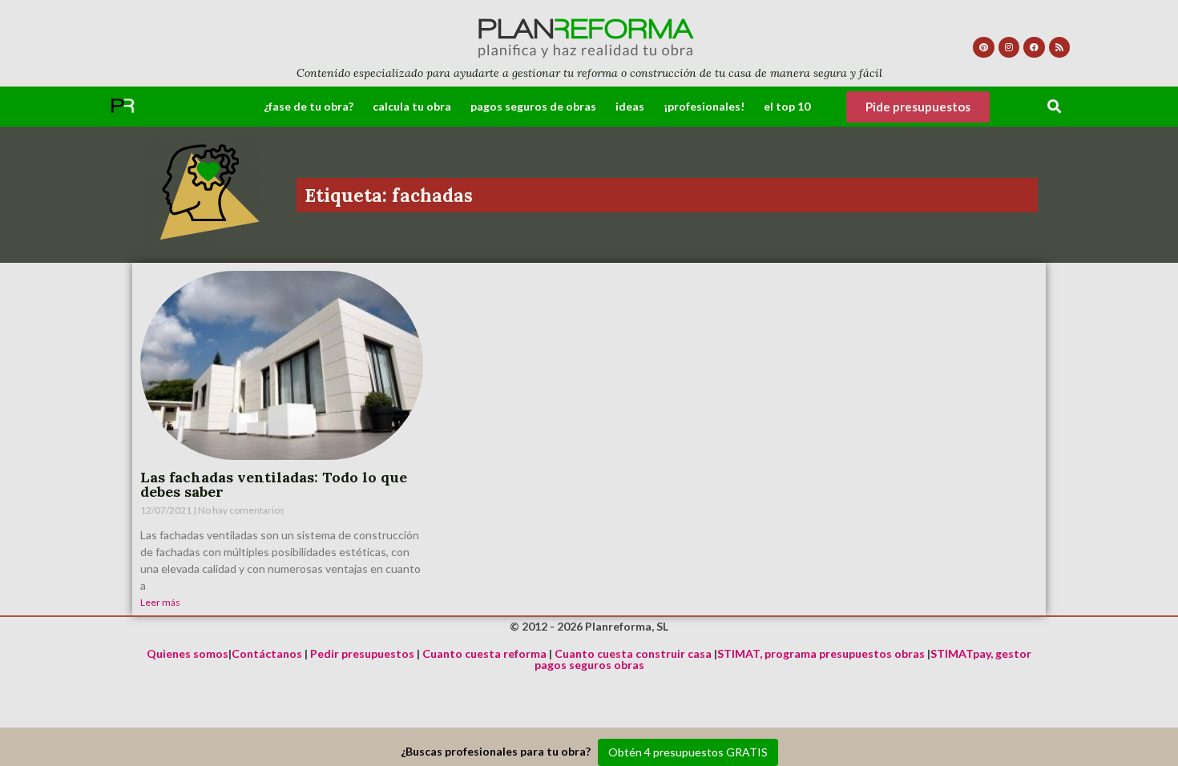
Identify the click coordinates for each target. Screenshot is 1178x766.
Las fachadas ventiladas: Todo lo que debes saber (273, 484)
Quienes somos (187, 653)
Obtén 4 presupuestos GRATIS (688, 752)
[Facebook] (1033, 47)
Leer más (160, 602)
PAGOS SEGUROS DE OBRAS (533, 106)
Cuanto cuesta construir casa (633, 653)
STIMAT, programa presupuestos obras (821, 653)
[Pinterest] (983, 47)
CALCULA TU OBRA (412, 106)
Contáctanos (267, 653)
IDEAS (629, 106)
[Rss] (1059, 47)
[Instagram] (1008, 47)
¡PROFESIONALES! (704, 106)
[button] (1055, 107)
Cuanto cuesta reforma (484, 653)
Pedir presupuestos (362, 653)
